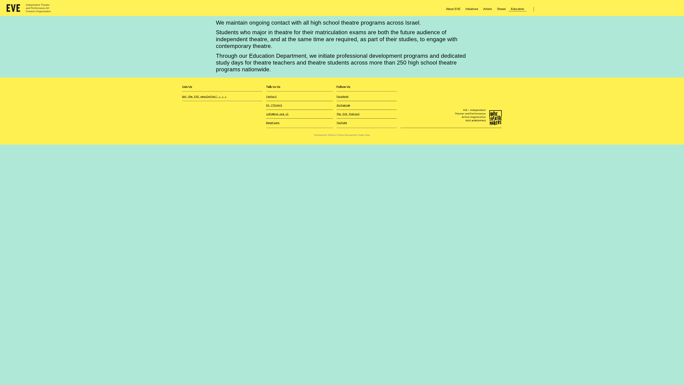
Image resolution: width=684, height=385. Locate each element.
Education (517, 9)
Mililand (332, 135)
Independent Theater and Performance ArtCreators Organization (38, 8)
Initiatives (471, 9)
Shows (501, 9)
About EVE (453, 9)
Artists (487, 9)
